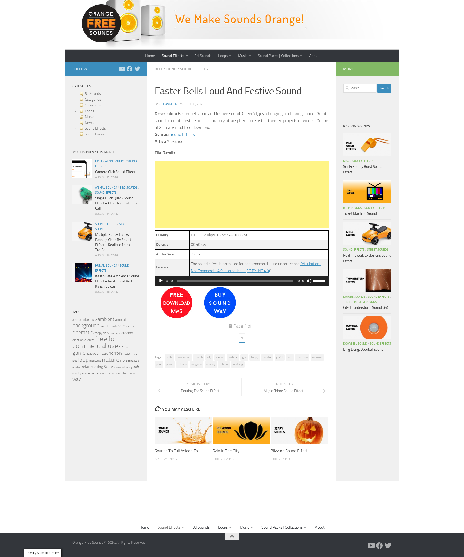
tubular (224, 364)
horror (114, 353)
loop (83, 359)
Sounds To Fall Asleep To (176, 450)
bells (169, 357)
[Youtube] (122, 69)
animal (120, 319)
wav (76, 379)
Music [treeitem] (89, 117)
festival (233, 357)
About (314, 55)
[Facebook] (129, 69)
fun (121, 347)
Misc (346, 160)
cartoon (131, 326)
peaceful (135, 360)
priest (169, 364)
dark (106, 333)
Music (242, 55)
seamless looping (123, 367)
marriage (302, 357)
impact (125, 353)
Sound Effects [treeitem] (95, 128)
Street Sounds (378, 249)
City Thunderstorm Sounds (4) (365, 307)
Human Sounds (106, 265)
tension (100, 373)
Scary (108, 366)
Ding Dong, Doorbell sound (363, 349)
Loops (223, 55)
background (86, 325)
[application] (242, 281)
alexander (168, 104)
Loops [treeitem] (89, 111)
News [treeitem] (89, 122)
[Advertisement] (242, 194)
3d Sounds (203, 55)
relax (86, 366)
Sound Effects (173, 55)
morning (317, 357)
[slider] (319, 280)
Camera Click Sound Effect (115, 172)
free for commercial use (95, 342)
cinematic (82, 332)
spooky (76, 373)
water (132, 373)
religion (182, 364)
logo (74, 360)
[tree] (106, 114)
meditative (95, 360)
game (79, 353)
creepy (97, 333)
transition (113, 373)
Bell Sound (165, 69)
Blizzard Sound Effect (289, 450)
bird (108, 326)
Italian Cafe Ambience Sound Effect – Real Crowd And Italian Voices (117, 281)
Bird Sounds (129, 187)
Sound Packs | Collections (278, 55)
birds (114, 326)
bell (102, 326)
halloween (93, 353)
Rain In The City (226, 450)
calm (122, 326)
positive (76, 367)
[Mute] (308, 280)
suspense (88, 373)
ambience (88, 319)
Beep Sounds (352, 208)
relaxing (96, 367)
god (244, 357)
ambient (106, 319)
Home (150, 55)
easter (220, 357)
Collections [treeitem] (93, 105)
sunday (210, 364)
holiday (267, 357)
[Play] (161, 280)
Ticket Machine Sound (360, 214)
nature (110, 359)
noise (125, 360)
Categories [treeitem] (93, 99)
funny (127, 347)
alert (75, 320)
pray (159, 364)
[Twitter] (137, 69)
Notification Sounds (110, 161)
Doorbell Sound (355, 343)
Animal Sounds (106, 187)
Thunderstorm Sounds (360, 301)
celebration (183, 357)
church (199, 357)
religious (196, 364)
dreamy (127, 333)
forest (90, 340)
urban (124, 373)
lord (290, 357)
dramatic (115, 333)
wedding (238, 364)
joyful (279, 357)
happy (254, 357)
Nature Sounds (354, 296)
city (209, 357)
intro (134, 353)
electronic (79, 340)
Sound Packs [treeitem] (94, 134)
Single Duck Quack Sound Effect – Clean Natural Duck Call (116, 203)
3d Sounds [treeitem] (93, 94)
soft (136, 367)
